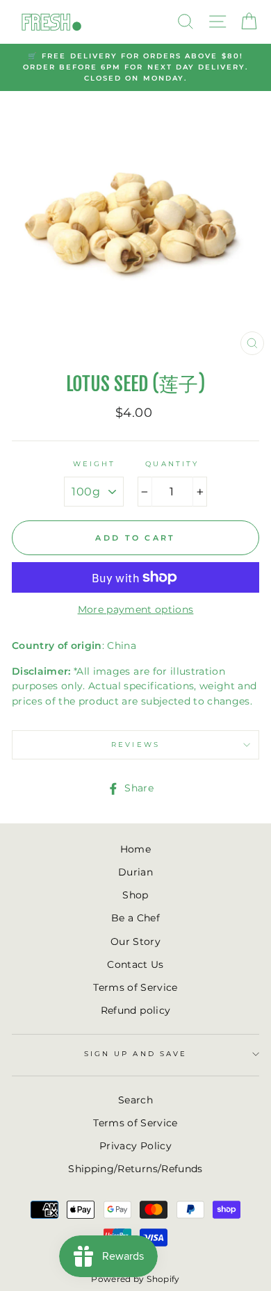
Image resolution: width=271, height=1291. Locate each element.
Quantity (171, 463)
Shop (135, 895)
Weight (94, 463)
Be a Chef (135, 917)
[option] (135, 68)
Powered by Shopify (135, 1279)
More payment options (136, 609)
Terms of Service (135, 987)
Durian (135, 872)
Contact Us (135, 964)
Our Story (135, 941)
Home (135, 849)
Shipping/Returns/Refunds (135, 1168)
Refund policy (135, 1010)
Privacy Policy (135, 1145)
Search (135, 1099)
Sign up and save (135, 1053)
